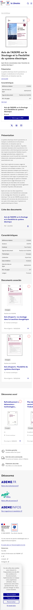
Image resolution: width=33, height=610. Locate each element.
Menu (31, 3)
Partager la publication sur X (11, 125)
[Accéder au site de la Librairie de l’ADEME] (15, 3)
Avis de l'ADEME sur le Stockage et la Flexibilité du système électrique (16, 219)
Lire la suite (4, 79)
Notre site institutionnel (9, 486)
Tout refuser (11, 598)
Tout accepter (11, 594)
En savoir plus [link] (11, 606)
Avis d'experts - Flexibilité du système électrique (16, 368)
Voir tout (4, 102)
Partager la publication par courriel (21, 125)
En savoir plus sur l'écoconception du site (13, 545)
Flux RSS (3, 551)
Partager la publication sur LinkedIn (16, 125)
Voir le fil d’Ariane (5, 13)
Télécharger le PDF (17, 118)
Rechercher (28, 3)
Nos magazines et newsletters (10, 511)
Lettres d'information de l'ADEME (11, 553)
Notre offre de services (8, 501)
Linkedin (4, 559)
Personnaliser (11, 602)
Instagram (4, 562)
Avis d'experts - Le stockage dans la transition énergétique (16, 318)
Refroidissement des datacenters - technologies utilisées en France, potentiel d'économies (12, 404)
